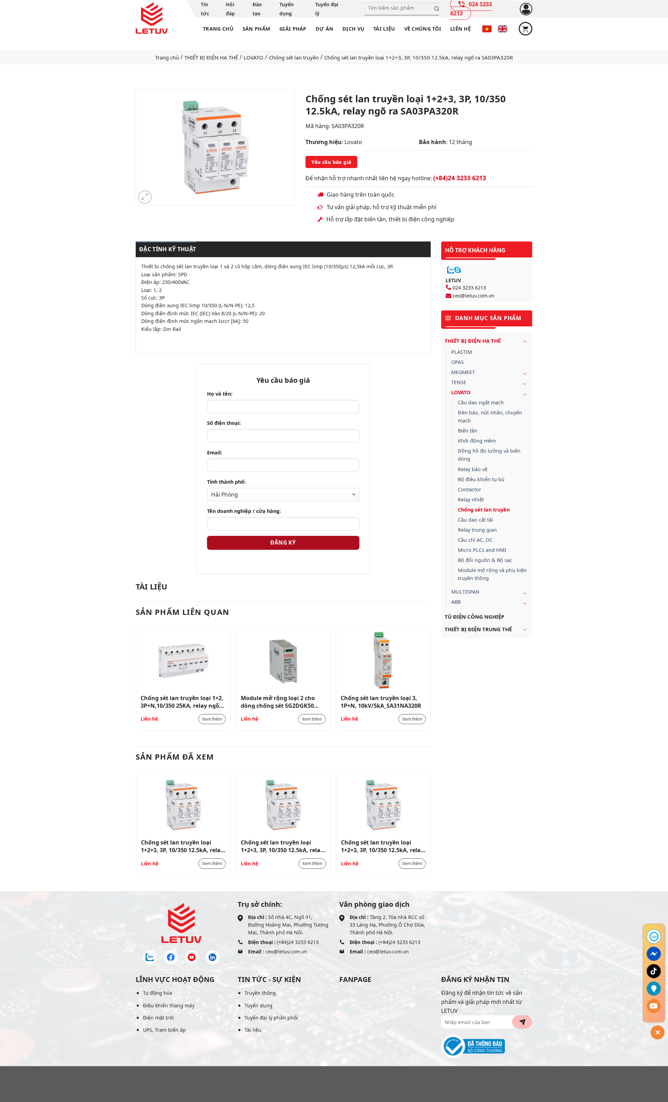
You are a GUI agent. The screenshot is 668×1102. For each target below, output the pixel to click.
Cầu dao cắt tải (475, 519)
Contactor (469, 489)
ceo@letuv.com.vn (473, 295)
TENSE (458, 382)
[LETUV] (152, 18)
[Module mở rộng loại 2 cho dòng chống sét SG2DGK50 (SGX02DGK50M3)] (283, 661)
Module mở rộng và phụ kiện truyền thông (492, 574)
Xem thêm (212, 719)
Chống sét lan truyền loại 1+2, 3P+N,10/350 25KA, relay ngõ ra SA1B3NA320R (182, 701)
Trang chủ (218, 28)
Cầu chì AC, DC (475, 540)
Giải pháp (293, 28)
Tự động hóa (157, 993)
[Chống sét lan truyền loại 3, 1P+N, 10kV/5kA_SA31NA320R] (383, 661)
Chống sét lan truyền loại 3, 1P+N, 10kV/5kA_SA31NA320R (381, 701)
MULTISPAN (465, 591)
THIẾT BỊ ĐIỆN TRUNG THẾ (478, 629)
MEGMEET (463, 372)
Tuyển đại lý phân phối (271, 1017)
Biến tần (467, 430)
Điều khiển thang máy (168, 1005)
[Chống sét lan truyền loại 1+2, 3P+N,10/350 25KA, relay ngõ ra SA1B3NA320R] (183, 661)
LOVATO (253, 57)
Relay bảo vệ (472, 469)
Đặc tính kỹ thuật (167, 249)
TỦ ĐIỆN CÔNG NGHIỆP (474, 616)
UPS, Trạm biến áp (164, 1029)
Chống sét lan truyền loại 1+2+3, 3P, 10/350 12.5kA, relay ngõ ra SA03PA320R (182, 846)
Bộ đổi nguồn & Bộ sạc (485, 560)
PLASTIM (461, 352)
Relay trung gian (477, 529)
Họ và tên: (219, 393)
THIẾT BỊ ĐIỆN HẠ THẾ (211, 57)
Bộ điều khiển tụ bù (481, 479)
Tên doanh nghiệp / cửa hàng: (244, 511)
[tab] (166, 249)
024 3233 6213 (469, 287)
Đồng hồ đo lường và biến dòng (489, 454)
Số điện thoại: (224, 423)
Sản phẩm (256, 28)
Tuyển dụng (258, 1005)
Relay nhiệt (471, 499)
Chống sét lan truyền (294, 57)
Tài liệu (384, 28)
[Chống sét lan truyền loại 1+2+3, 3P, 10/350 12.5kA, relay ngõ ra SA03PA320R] (183, 805)
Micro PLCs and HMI (482, 550)
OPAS (457, 362)
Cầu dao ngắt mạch (481, 402)
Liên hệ (460, 28)
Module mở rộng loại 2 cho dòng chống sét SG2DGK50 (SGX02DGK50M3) (278, 701)
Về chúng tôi (422, 28)
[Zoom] (145, 197)
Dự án (324, 28)
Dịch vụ (353, 28)
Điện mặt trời (158, 1017)
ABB (456, 601)
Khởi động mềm (477, 440)
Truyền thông (260, 993)
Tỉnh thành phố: (226, 481)
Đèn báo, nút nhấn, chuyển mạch (490, 416)
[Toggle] (524, 341)
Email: (214, 452)
